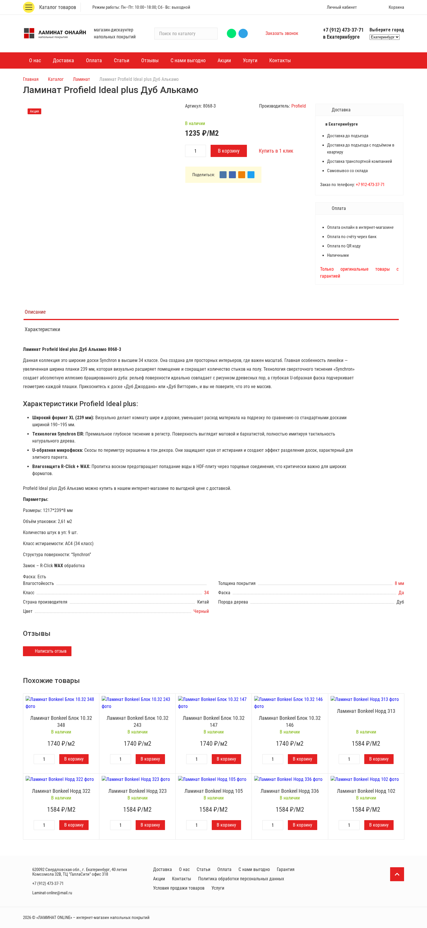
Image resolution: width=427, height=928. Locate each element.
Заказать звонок (281, 33)
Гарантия (286, 869)
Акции (159, 878)
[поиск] (210, 33)
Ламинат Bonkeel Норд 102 (366, 791)
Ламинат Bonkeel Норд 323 (137, 791)
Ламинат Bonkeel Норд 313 (366, 711)
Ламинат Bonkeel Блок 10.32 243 (137, 721)
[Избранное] (369, 7)
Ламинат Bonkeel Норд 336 (290, 791)
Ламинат (81, 79)
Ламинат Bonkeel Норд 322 (61, 791)
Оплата (224, 869)
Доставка (162, 869)
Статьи (203, 869)
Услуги (217, 888)
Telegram (243, 33)
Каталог (56, 79)
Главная (31, 79)
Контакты (181, 878)
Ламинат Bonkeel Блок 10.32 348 (61, 721)
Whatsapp (231, 33)
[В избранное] (93, 699)
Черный (201, 611)
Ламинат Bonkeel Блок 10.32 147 (214, 721)
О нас (184, 869)
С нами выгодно (254, 869)
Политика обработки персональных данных (241, 878)
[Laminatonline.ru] (55, 33)
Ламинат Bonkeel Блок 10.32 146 (290, 721)
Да (401, 592)
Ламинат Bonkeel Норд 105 (213, 791)
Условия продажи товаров (178, 888)
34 (206, 592)
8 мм (399, 583)
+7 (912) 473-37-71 (343, 30)
